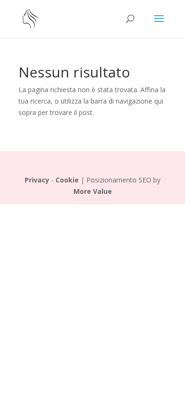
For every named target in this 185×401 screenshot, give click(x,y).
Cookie (67, 179)
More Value (93, 191)
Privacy (37, 179)
